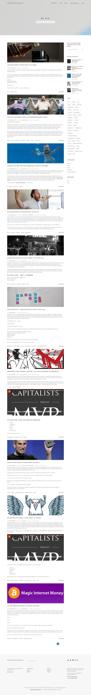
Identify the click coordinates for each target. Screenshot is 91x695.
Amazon (12, 425)
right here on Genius (44, 576)
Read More (10, 672)
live (16, 91)
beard (13, 232)
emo (21, 437)
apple (12, 492)
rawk (27, 284)
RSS (68, 180)
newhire (17, 232)
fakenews (22, 140)
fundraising (16, 346)
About (66, 3)
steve (8, 492)
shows (12, 91)
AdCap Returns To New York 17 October (77, 61)
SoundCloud (12, 430)
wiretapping (10, 580)
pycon (8, 284)
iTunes (11, 422)
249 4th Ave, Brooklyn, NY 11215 (15, 326)
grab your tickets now (24, 87)
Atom (68, 182)
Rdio (11, 427)
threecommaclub (19, 492)
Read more (61, 91)
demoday (34, 346)
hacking (17, 140)
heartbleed (10, 437)
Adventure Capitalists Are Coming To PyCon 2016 (77, 90)
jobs (34, 492)
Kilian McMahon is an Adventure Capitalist (77, 83)
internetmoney (28, 638)
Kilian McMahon (56, 224)
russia (28, 140)
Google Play (12, 424)
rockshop (28, 346)
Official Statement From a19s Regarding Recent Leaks (77, 68)
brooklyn (9, 346)
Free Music (54, 3)
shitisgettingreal (42, 346)
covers (9, 186)
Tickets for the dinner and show (19, 265)
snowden (21, 580)
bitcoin (21, 638)
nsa (38, 580)
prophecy (27, 232)
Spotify (11, 570)
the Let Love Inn (15, 177)
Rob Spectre (12, 67)
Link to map (10, 85)
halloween (15, 186)
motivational (28, 492)
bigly (8, 140)
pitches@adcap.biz (73, 676)
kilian (8, 232)
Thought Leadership (28, 214)
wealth (9, 638)
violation (37, 140)
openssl (16, 437)
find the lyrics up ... (16, 433)
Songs (24, 374)
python (19, 284)
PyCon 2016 (58, 262)
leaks (12, 140)
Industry (25, 120)
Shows (24, 168)
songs (24, 437)
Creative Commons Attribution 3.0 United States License (52, 687)
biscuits (13, 284)
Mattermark (25, 468)
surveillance (28, 580)
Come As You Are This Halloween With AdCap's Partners (76, 76)
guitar (22, 232)
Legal (48, 671)
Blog (60, 3)
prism (16, 580)
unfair (32, 140)
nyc (8, 91)
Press (48, 668)
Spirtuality (69, 169)
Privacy (49, 670)
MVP (30, 522)
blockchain (15, 638)
